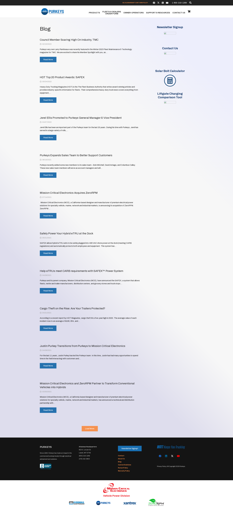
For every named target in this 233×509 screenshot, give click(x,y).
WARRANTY (131, 2)
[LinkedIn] (163, 3)
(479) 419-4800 (84, 459)
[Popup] (170, 38)
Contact (121, 456)
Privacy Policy (161, 466)
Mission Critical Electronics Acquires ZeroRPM (69, 192)
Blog (119, 462)
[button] (190, 3)
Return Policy (123, 468)
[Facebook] (154, 3)
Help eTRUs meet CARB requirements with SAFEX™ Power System (81, 270)
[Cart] (189, 11)
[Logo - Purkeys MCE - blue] (52, 11)
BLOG (125, 2)
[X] (158, 3)
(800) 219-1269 (84, 456)
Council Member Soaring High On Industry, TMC (69, 39)
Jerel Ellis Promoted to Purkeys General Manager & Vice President (81, 117)
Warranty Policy (124, 471)
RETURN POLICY (142, 2)
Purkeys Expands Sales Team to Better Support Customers (76, 155)
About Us (121, 459)
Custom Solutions (124, 465)
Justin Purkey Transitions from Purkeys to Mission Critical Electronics (82, 345)
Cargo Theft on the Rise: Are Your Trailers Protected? (72, 308)
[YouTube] (167, 3)
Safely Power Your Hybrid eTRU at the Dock (66, 233)
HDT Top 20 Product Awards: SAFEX (62, 77)
